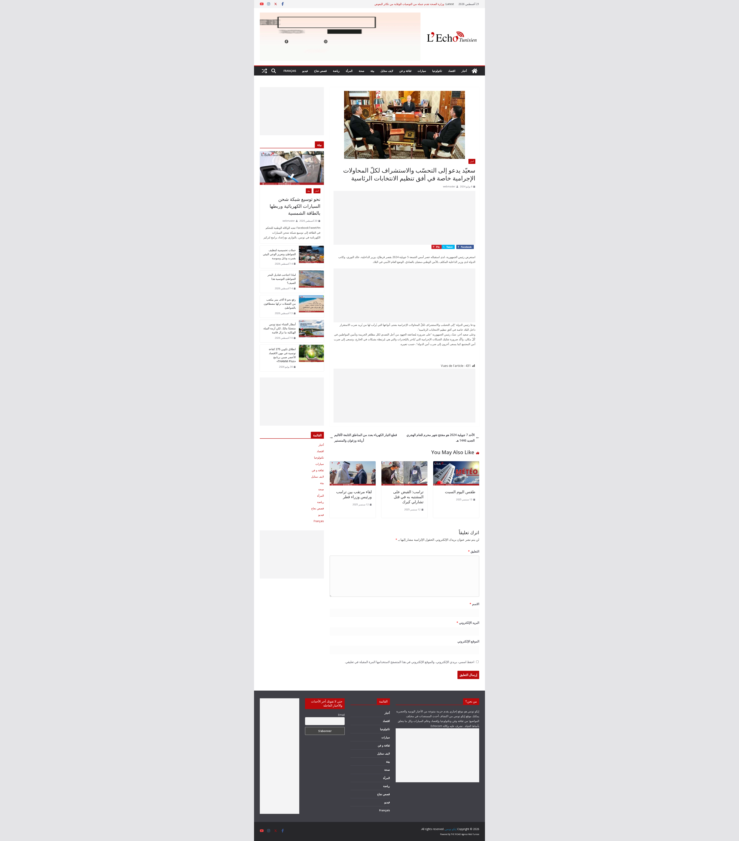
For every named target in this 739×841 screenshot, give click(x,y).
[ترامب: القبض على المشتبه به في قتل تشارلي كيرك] (404, 464)
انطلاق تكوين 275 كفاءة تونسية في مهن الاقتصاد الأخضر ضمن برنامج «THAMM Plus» (282, 355)
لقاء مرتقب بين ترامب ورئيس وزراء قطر (354, 494)
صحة (361, 71)
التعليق (473, 551)
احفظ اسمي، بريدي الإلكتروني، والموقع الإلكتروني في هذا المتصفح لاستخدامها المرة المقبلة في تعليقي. (409, 662)
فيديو (305, 71)
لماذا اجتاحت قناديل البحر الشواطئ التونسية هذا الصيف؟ (282, 279)
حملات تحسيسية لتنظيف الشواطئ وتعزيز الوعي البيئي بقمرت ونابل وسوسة (279, 254)
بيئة (372, 71)
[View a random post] (264, 70)
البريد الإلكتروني (467, 622)
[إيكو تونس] (474, 70)
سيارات (422, 71)
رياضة (336, 71)
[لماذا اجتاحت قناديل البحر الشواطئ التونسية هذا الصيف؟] (311, 281)
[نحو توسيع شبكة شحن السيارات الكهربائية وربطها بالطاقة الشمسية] (292, 168)
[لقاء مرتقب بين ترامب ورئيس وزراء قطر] (353, 464)
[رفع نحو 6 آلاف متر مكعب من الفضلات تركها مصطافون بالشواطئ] (311, 306)
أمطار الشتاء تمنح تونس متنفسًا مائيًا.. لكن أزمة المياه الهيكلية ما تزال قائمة (279, 328)
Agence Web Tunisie (470, 834)
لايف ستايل (386, 71)
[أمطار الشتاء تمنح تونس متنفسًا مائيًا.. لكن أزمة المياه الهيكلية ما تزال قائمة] (311, 331)
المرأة (349, 71)
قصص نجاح (320, 71)
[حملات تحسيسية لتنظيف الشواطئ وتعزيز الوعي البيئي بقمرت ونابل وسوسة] (311, 257)
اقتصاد (451, 71)
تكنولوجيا (437, 71)
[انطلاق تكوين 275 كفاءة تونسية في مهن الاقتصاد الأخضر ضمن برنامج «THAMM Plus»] (311, 358)
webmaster (449, 186)
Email (341, 715)
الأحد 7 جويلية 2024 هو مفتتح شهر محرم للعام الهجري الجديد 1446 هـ (440, 438)
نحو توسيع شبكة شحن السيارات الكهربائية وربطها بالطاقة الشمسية (295, 206)
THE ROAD (456, 834)
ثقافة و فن (405, 71)
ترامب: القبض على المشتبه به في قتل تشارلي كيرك (408, 496)
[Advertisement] (404, 218)
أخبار (464, 71)
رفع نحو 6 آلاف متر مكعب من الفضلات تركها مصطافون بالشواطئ (280, 303)
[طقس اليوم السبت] (456, 464)
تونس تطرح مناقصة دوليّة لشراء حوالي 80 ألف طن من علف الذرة (406, 4)
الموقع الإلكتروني (468, 641)
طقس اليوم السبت (460, 491)
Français (289, 71)
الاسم (474, 604)
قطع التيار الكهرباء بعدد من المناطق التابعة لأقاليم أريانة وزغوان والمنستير (365, 438)
